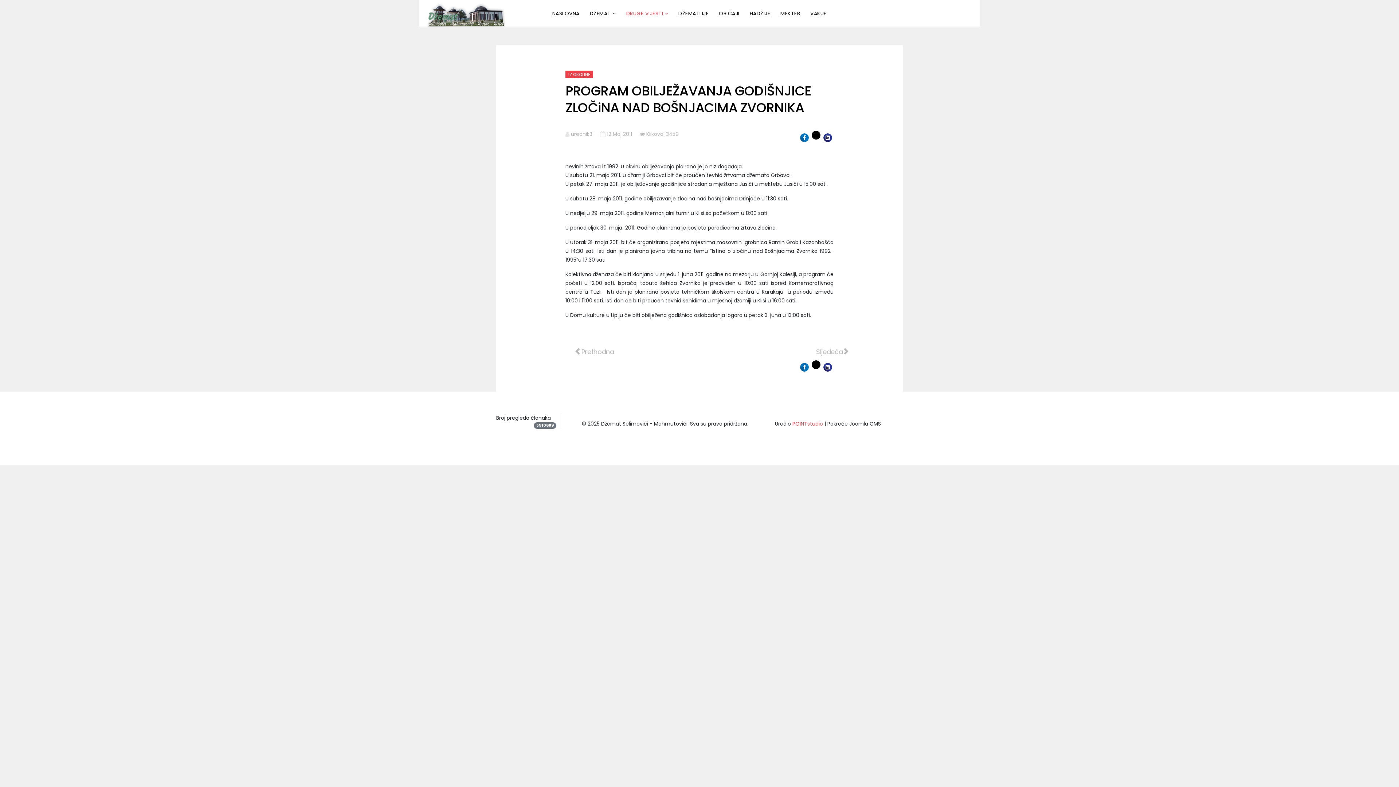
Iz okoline (579, 74)
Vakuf (818, 13)
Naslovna (566, 13)
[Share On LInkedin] (827, 137)
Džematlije (693, 13)
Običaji (729, 13)
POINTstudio (807, 423)
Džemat (600, 13)
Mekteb (790, 13)
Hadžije (760, 13)
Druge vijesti (644, 13)
